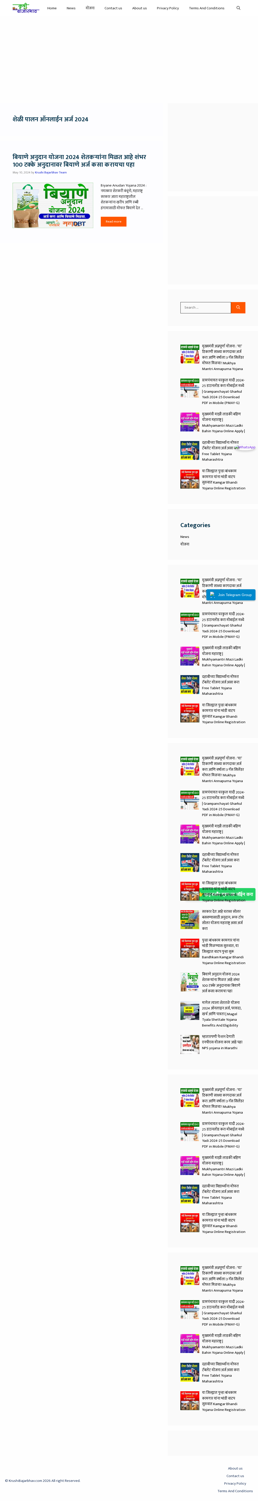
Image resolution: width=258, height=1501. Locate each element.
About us (139, 8)
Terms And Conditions (206, 8)
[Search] (238, 307)
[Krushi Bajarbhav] (26, 8)
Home (52, 8)
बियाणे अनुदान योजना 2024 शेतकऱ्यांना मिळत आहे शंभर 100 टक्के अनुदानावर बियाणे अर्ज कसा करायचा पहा (79, 161)
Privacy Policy (168, 8)
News (71, 8)
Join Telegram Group (235, 595)
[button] (238, 8)
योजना (90, 8)
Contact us (113, 8)
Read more (113, 221)
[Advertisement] (129, 57)
